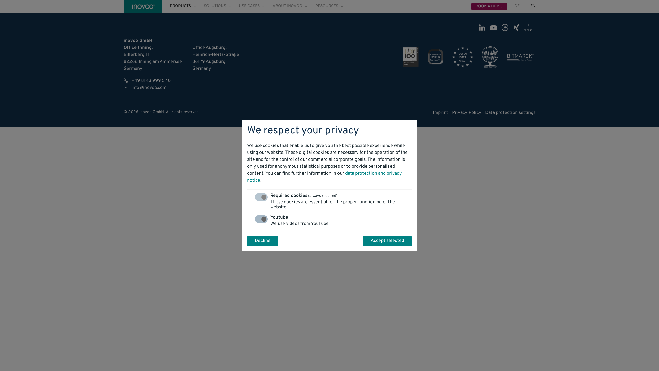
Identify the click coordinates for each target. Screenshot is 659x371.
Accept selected (387, 241)
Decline (263, 241)
